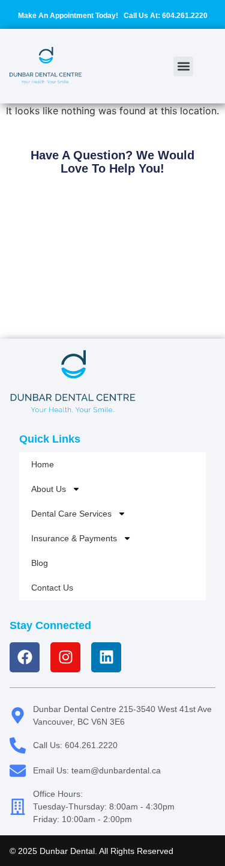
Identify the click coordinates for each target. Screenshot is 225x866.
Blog (39, 563)
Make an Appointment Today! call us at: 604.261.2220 (113, 15)
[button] (183, 66)
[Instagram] (65, 657)
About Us (48, 489)
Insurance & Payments (74, 538)
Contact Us (52, 587)
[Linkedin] (106, 657)
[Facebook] (25, 657)
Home (42, 464)
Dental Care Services (71, 513)
